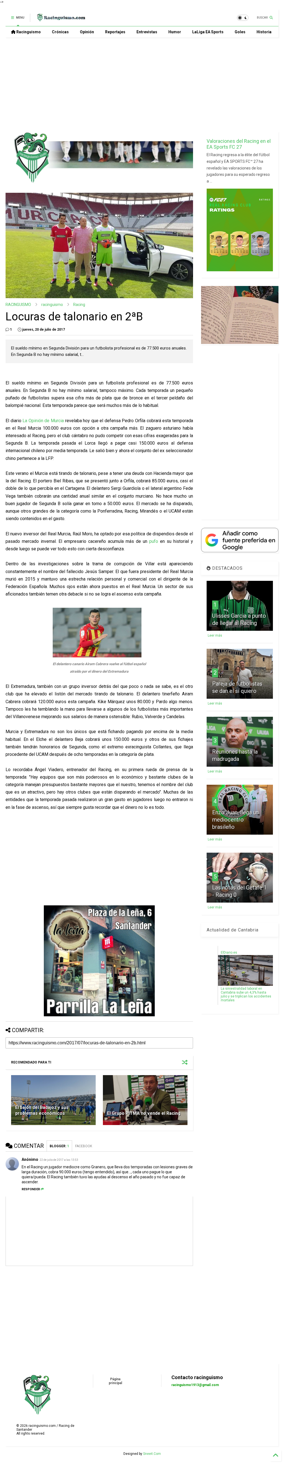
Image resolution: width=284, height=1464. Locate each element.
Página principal (115, 1381)
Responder (31, 1189)
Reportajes (115, 32)
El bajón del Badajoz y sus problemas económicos (42, 1110)
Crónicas (60, 32)
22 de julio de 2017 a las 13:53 (59, 1159)
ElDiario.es (229, 952)
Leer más (215, 635)
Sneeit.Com (152, 1454)
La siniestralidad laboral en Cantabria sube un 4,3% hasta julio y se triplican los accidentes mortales (246, 994)
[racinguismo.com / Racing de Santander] (60, 19)
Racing (79, 304)
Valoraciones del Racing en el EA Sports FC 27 (239, 144)
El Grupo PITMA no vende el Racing (144, 1113)
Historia (264, 32)
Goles (240, 32)
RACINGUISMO (18, 304)
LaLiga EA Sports (208, 32)
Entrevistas (146, 32)
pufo (153, 541)
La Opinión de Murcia (43, 420)
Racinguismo (28, 32)
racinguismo (52, 304)
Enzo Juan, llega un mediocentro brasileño (235, 819)
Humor (174, 32)
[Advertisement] (140, 84)
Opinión (87, 32)
